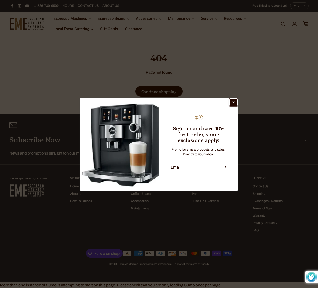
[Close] (233, 102)
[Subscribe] (226, 167)
